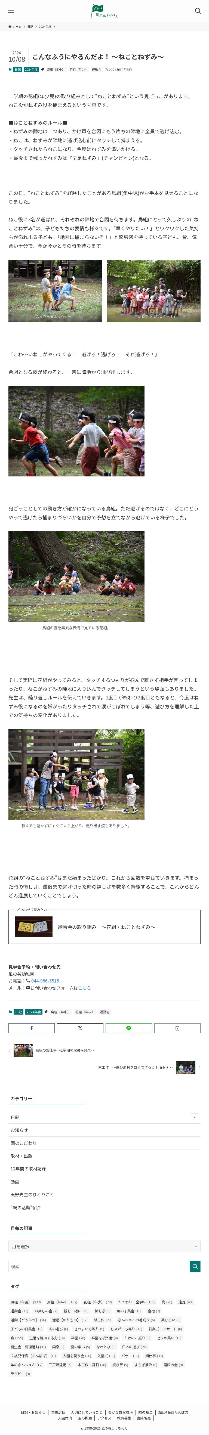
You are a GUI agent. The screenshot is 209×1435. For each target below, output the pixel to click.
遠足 (186, 1301)
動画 (15, 1181)
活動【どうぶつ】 (28, 1319)
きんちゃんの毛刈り (136, 1319)
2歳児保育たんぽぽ (173, 1412)
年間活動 (58, 1412)
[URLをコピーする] (177, 1028)
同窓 (58, 1346)
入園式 (106, 1355)
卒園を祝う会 (104, 1337)
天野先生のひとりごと (32, 1194)
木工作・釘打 (92, 1364)
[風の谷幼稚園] (104, 11)
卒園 (78, 1337)
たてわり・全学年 (136, 1301)
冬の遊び (58, 1328)
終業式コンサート (165, 1328)
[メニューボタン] (11, 11)
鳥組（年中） (56, 69)
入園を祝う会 (77, 1355)
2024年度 (31, 69)
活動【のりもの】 (70, 1319)
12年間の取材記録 (28, 1168)
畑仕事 (154, 1355)
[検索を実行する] (195, 1266)
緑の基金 (146, 1412)
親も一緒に (76, 1310)
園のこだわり (24, 1143)
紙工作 (103, 1319)
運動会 (96, 69)
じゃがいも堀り (126, 1328)
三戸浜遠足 (60, 1364)
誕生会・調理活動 (28, 1346)
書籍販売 (144, 1418)
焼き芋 (120, 1364)
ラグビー (20, 1373)
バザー (130, 1355)
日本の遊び (134, 1346)
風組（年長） (26, 1301)
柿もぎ (102, 1310)
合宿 (154, 1310)
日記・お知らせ (33, 1412)
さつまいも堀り (89, 1328)
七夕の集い (169, 1337)
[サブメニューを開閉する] (194, 1117)
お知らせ (19, 1130)
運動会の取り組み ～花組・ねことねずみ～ (106, 926)
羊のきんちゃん (26, 1364)
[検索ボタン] (198, 11)
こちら (84, 987)
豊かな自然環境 (120, 1412)
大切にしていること (87, 1412)
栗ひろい (170, 1319)
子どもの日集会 (26, 1328)
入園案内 (65, 1418)
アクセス (104, 1418)
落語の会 (173, 1364)
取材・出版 (21, 1155)
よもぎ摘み (145, 1364)
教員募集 (124, 1418)
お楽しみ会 (46, 1310)
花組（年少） (79, 69)
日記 (18, 69)
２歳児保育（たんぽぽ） (34, 1355)
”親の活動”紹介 (26, 1207)
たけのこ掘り (137, 1337)
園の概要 (85, 1418)
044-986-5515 (44, 980)
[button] (31, 1028)
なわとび (106, 1346)
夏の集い (80, 1346)
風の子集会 (129, 1310)
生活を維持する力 (47, 1337)
